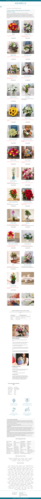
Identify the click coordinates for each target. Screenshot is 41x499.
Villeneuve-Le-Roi (29, 449)
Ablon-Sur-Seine (8, 441)
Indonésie (15, 475)
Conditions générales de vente (23, 494)
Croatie (26, 470)
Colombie (15, 470)
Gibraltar (22, 473)
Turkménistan (18, 488)
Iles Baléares (23, 474)
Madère (27, 478)
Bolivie (31, 468)
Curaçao (32, 470)
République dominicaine (30, 483)
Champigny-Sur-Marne (9, 448)
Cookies (20, 496)
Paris (14, 393)
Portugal (18, 483)
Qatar (25, 483)
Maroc (9, 479)
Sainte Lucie (27, 485)
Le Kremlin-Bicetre (16, 388)
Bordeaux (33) (10, 458)
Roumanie (12, 484)
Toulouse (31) (23, 460)
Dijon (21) (26, 458)
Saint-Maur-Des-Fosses (23, 453)
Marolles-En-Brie (22, 445)
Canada (30, 469)
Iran (18, 475)
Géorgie (19, 473)
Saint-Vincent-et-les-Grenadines (20, 485)
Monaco (25, 479)
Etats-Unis (10, 473)
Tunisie (15, 488)
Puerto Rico (22, 483)
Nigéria (14, 480)
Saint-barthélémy (16, 484)
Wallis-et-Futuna (24, 489)
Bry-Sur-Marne (8, 446)
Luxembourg (16, 478)
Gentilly (15, 445)
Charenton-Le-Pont (10, 388)
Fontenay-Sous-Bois (17, 442)
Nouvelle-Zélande (27, 480)
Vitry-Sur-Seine (10, 389)
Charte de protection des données (23, 495)
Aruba (29, 467)
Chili (32, 469)
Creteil (15, 390)
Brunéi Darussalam (19, 469)
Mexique (19, 479)
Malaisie (30, 478)
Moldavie (22, 479)
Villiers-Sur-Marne (29, 452)
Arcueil (7, 442)
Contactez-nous (8, 0)
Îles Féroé (10, 475)
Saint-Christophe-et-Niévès (23, 484)
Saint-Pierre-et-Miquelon (12, 485)
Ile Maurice (19, 474)
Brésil (14, 469)
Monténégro (29, 479)
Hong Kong (12, 474)
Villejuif (9, 393)
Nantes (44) (19, 459)
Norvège (17, 480)
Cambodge (27, 469)
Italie (23, 475)
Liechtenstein (9, 478)
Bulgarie (23, 469)
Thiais (28, 445)
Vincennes (28, 453)
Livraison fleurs (8, 8)
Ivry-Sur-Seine (10, 390)
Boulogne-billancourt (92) (16, 458)
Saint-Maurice (29, 441)
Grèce (25, 473)
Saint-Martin (29, 484)
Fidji (12, 473)
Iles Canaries (32, 474)
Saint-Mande (16, 387)
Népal (32, 479)
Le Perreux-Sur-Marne (17, 452)
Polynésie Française (13, 483)
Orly (21, 448)
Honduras (9, 474)
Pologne (9, 483)
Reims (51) (30, 459)
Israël (20, 475)
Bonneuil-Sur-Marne (9, 445)
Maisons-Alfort (10, 387)
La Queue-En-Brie (16, 449)
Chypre (12, 470)
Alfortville (19, 8)
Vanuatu (32, 488)
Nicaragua (10, 480)
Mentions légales (21, 493)
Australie (32, 467)
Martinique (12, 479)
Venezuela (16, 489)
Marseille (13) (15, 459)
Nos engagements (14, 494)
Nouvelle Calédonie (21, 480)
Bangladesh (24, 468)
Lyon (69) (11, 459)
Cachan (7, 447)
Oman (31, 480)
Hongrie (16, 474)
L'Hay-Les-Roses (16, 448)
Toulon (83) (18, 460)
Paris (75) (26, 459)
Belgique (28, 468)
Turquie (22, 488)
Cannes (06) (22, 458)
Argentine (23, 467)
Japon (29, 475)
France (12, 8)
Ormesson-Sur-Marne (23, 449)
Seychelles (31, 485)
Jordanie (32, 475)
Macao (20, 478)
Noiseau (21, 447)
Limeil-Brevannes (22, 441)
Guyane (32, 473)
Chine (9, 470)
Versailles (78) (27, 460)
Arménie (27, 467)
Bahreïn (21, 468)
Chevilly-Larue (8, 452)
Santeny (28, 442)
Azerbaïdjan (14, 468)
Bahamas (18, 468)
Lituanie (13, 478)
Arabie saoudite (19, 467)
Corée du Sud (19, 470)
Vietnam (20, 489)
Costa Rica (23, 470)
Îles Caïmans (27, 474)
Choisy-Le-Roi (10, 394)
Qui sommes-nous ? (14, 493)
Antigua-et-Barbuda (13, 467)
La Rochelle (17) (30, 458)
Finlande (16, 473)
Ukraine (25, 488)
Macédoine (23, 478)
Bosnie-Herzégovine (10, 469)
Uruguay (28, 488)
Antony (15, 394)
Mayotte (16, 479)
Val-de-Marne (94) (15, 8)
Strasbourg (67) (14, 460)
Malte (33, 478)
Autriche (10, 468)
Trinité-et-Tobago (11, 488)
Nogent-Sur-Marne (23, 446)
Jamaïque (26, 475)
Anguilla (9, 467)
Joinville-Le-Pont (16, 389)
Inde (12, 475)
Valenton (28, 446)
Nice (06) (23, 459)
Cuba (29, 470)
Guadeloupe (28, 473)
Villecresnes (29, 447)
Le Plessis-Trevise (16, 453)
